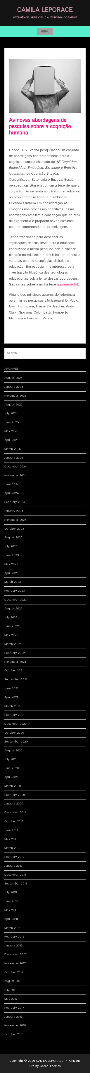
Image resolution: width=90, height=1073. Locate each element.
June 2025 (11, 422)
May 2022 (11, 635)
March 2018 (12, 928)
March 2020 (12, 786)
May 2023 (11, 564)
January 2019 (13, 866)
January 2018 (13, 945)
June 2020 (11, 768)
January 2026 (13, 387)
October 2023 (14, 529)
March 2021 (12, 706)
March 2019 (12, 848)
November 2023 (15, 520)
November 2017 (15, 963)
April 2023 (11, 573)
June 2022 (11, 626)
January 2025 (13, 458)
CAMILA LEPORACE (45, 10)
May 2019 (10, 839)
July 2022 (10, 617)
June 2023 (11, 555)
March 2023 (12, 582)
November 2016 (15, 1025)
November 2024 (15, 475)
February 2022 (14, 653)
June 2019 (11, 830)
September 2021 (15, 679)
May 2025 (11, 431)
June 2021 (11, 688)
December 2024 (15, 466)
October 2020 (14, 733)
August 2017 (13, 981)
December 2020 (15, 724)
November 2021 (15, 662)
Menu (45, 31)
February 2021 (14, 715)
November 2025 (15, 396)
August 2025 (13, 404)
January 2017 (13, 1017)
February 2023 (14, 591)
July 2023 (10, 546)
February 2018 (14, 936)
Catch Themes (50, 1066)
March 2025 (12, 449)
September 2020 (16, 741)
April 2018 (11, 919)
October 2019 (13, 821)
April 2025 (11, 440)
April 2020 (11, 777)
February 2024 (14, 502)
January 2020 (13, 803)
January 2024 (13, 511)
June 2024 (11, 484)
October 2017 (13, 972)
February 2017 (14, 1008)
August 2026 (13, 378)
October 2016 (13, 1034)
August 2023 (13, 537)
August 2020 (13, 750)
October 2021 (13, 670)
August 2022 (13, 608)
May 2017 (10, 999)
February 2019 (14, 857)
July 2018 (10, 892)
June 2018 (11, 901)
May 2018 (10, 910)
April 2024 (11, 493)
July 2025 (10, 413)
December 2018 (15, 875)
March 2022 (12, 644)
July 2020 (10, 759)
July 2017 (10, 990)
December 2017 (15, 954)
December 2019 (15, 812)
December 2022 (15, 599)
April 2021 (11, 697)
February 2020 (14, 795)
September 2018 (15, 883)
